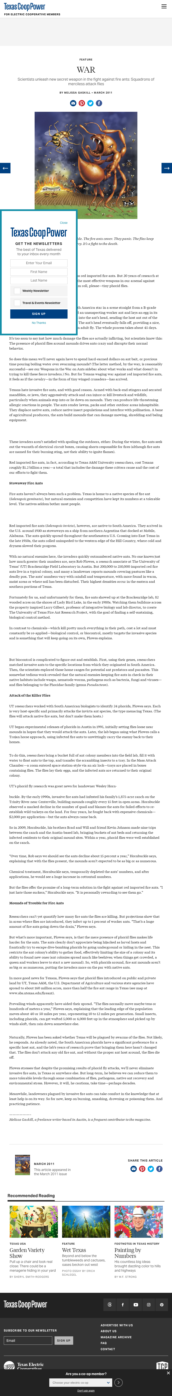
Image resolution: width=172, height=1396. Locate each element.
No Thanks (39, 323)
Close (64, 223)
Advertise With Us (117, 1325)
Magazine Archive (116, 1337)
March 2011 (103, 92)
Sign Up (39, 314)
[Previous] (5, 168)
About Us (109, 1331)
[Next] (167, 168)
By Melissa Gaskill (75, 92)
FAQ (104, 1343)
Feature (86, 59)
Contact (108, 1349)
